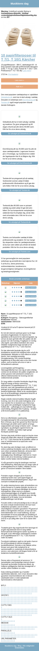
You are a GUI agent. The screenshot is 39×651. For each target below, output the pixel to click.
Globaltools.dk (6, 97)
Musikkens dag (19, 3)
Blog (19, 646)
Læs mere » (19, 80)
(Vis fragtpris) (13, 74)
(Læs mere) (26, 71)
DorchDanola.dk (29, 100)
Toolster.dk (5, 102)
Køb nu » (19, 87)
